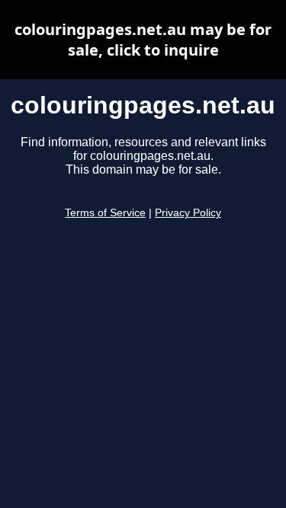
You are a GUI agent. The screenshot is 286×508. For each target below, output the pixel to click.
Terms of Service (105, 213)
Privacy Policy (188, 213)
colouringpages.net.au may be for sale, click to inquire (143, 39)
